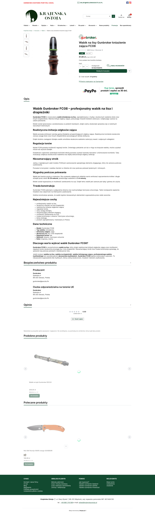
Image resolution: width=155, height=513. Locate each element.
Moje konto (111, 482)
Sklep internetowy (77, 510)
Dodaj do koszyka (102, 71)
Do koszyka (34, 396)
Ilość (80, 63)
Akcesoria (36, 30)
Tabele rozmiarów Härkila (88, 486)
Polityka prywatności (31, 489)
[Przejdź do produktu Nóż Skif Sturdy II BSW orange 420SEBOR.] (46, 428)
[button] (113, 16)
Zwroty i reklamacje (58, 487)
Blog (25, 486)
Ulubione (110, 486)
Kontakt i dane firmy (31, 482)
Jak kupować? (84, 482)
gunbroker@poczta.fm (41, 281)
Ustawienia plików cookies (33, 491)
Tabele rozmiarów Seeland (88, 484)
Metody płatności (57, 482)
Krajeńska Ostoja (28, 30)
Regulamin (27, 487)
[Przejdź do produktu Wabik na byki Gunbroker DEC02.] (51, 360)
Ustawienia (111, 484)
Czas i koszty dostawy (59, 484)
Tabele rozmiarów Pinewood (89, 487)
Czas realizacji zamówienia (61, 486)
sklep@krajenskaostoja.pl (91, 3)
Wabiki (43, 30)
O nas (26, 484)
